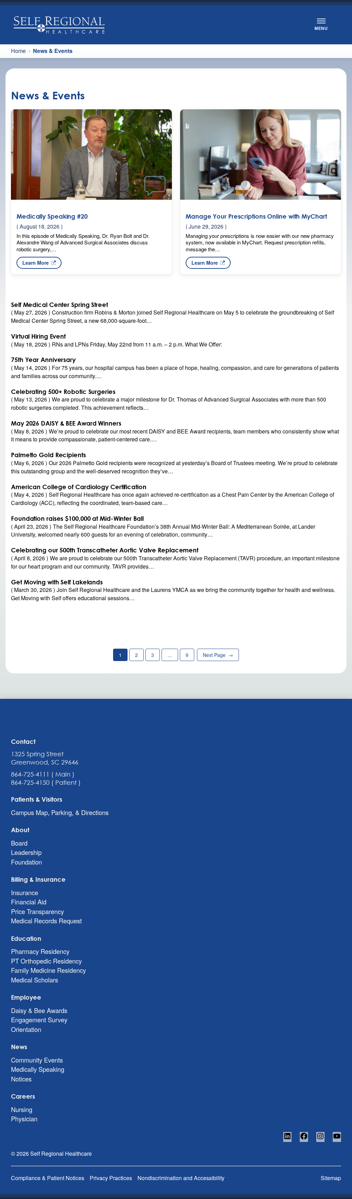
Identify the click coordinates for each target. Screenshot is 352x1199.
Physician (24, 1118)
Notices (21, 1078)
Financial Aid (28, 901)
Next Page (218, 654)
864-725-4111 (30, 774)
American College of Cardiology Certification (78, 487)
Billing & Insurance (38, 879)
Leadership (26, 852)
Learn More (35, 263)
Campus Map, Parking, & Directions (60, 812)
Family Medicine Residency (48, 970)
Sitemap (331, 1178)
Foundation (26, 861)
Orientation (26, 1029)
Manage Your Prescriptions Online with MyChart (256, 216)
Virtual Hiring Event (38, 336)
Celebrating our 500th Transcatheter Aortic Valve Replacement (104, 550)
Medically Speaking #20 (52, 216)
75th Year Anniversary (43, 359)
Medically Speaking (37, 1069)
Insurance (24, 892)
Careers (23, 1096)
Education (26, 938)
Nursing (21, 1109)
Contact (23, 741)
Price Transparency (37, 911)
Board (19, 842)
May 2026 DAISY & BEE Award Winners (66, 423)
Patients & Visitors (36, 799)
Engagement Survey (39, 1019)
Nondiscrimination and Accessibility (181, 1178)
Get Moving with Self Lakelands (57, 582)
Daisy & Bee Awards (39, 1010)
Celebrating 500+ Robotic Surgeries (63, 391)
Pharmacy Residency (40, 951)
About (20, 830)
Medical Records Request (46, 920)
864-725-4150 (30, 782)
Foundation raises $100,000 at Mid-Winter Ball (77, 518)
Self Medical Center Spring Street (59, 304)
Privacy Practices (111, 1178)
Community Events (37, 1059)
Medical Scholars (34, 979)
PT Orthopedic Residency (46, 960)
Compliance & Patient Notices (47, 1178)
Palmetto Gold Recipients (48, 455)
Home (18, 51)
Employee (26, 997)
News (19, 1046)
